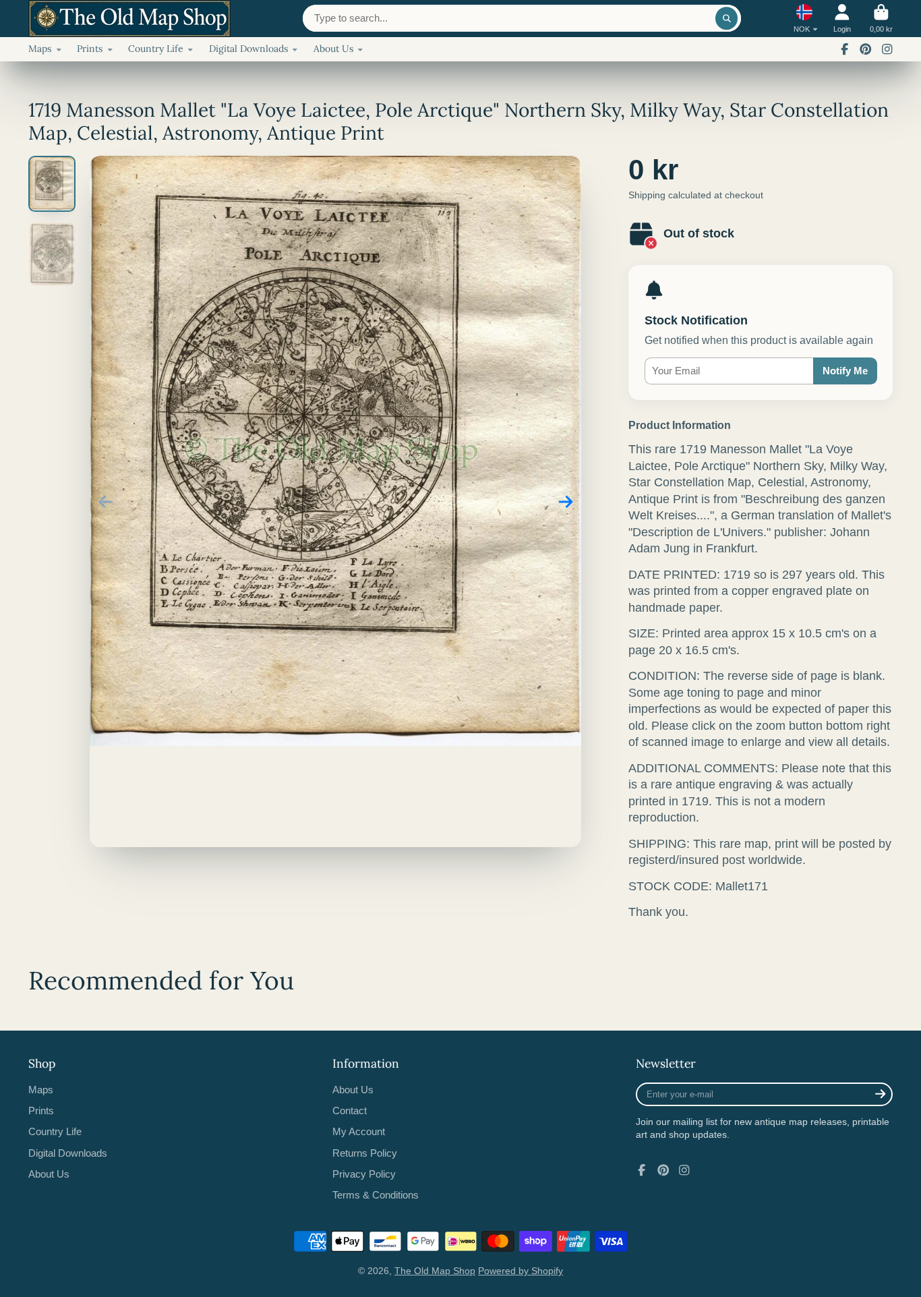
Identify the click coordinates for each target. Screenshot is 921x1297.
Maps (39, 48)
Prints (89, 48)
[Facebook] (845, 49)
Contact (349, 1110)
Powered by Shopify (520, 1270)
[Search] (726, 18)
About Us (333, 48)
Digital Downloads (248, 48)
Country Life (155, 48)
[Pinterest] (866, 49)
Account (842, 18)
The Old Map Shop (434, 1270)
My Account (358, 1131)
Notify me (845, 370)
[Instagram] (887, 49)
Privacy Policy (364, 1174)
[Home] (129, 18)
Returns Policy (364, 1153)
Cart (881, 18)
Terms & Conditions (375, 1195)
